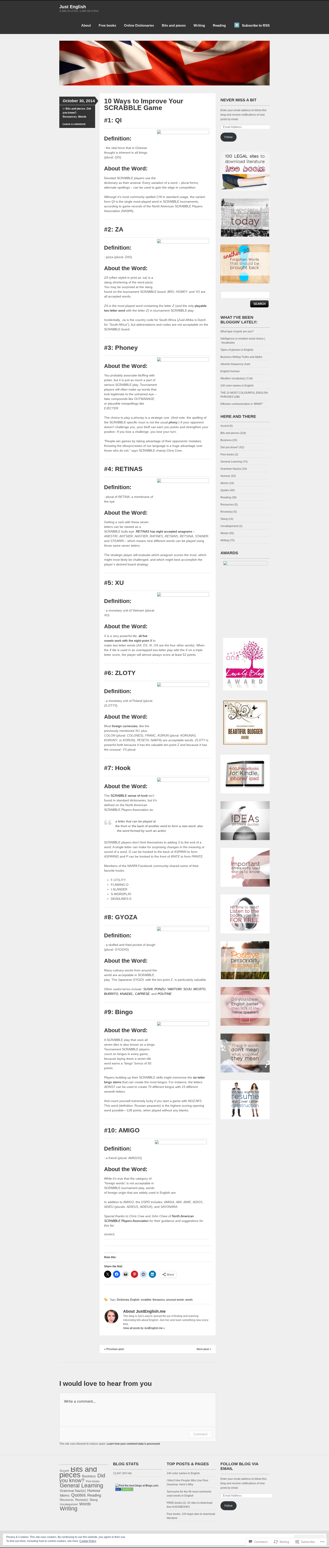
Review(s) (226, 511)
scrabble (146, 1299)
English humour (230, 371)
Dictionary (123, 1299)
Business (226, 440)
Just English (72, 6)
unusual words (175, 1299)
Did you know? (229, 447)
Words (82, 116)
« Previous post (114, 1349)
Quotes (224, 490)
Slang (224, 518)
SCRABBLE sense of (129, 795)
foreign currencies (124, 726)
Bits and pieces (174, 25)
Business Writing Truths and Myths (241, 357)
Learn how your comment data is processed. (133, 1443)
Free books (107, 25)
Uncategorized (229, 526)
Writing (199, 25)
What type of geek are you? (237, 331)
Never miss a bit (238, 100)
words (189, 1299)
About (86, 25)
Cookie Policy (87, 1541)
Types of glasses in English (236, 349)
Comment (200, 1434)
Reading (219, 25)
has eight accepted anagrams (164, 531)
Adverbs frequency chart (235, 364)
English (134, 1299)
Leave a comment (74, 124)
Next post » (204, 1349)
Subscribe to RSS (256, 25)
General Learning (231, 461)
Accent (224, 425)
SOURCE (109, 1234)
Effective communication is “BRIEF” (241, 404)
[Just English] (164, 84)
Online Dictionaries (139, 25)
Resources (70, 116)
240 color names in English (237, 385)
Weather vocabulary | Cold (236, 378)
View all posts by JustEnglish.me (144, 1328)
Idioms (224, 483)
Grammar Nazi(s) (230, 468)
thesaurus (159, 1299)
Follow (228, 137)
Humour (225, 476)
